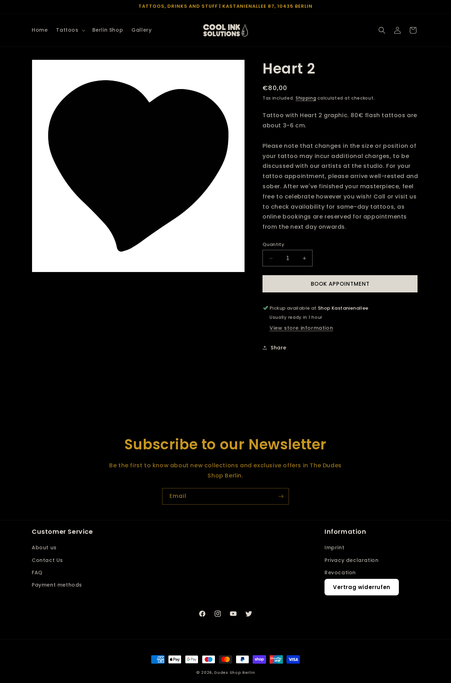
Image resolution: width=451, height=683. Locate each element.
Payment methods (57, 584)
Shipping (306, 98)
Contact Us (47, 560)
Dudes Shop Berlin (234, 672)
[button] (70, 30)
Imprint (334, 547)
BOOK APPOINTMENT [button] (340, 283)
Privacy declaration (351, 560)
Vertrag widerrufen (361, 587)
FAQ (37, 572)
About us (44, 547)
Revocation (340, 572)
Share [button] (278, 347)
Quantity (273, 244)
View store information (301, 327)
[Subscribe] (281, 496)
